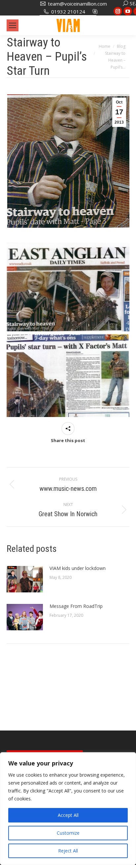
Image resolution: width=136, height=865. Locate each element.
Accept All (68, 815)
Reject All (68, 851)
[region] (68, 808)
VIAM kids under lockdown (78, 568)
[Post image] (25, 579)
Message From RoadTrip (76, 606)
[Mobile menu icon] (12, 25)
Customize (68, 833)
